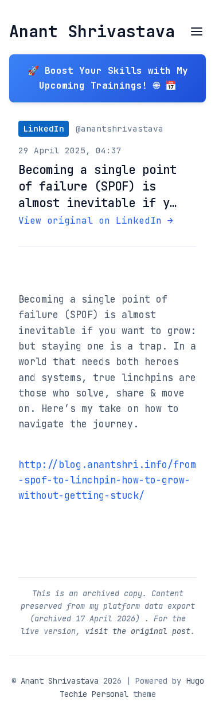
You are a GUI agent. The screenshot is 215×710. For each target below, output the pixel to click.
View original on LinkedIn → (95, 221)
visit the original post (137, 631)
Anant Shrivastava (92, 31)
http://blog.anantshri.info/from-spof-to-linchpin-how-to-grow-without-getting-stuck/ (107, 480)
